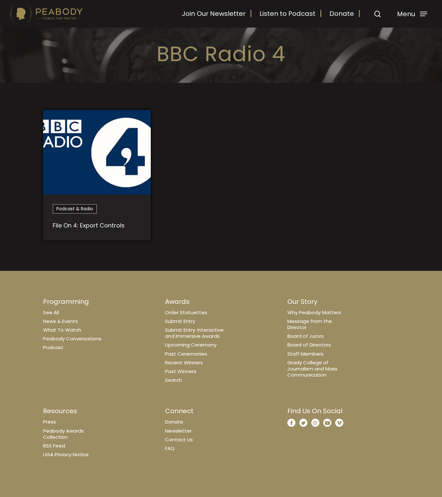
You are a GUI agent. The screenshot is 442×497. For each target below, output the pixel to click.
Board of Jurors (305, 336)
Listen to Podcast (287, 13)
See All (51, 312)
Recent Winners (184, 362)
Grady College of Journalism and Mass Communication (312, 368)
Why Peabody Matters (314, 312)
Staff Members (305, 353)
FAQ (169, 448)
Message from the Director (309, 324)
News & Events (60, 321)
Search (173, 380)
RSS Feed (54, 445)
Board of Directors (309, 344)
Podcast (53, 347)
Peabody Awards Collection (63, 433)
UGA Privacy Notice (66, 454)
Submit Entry (180, 321)
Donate (341, 13)
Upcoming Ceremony (190, 344)
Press (49, 421)
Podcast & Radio (74, 208)
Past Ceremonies (186, 353)
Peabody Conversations (72, 338)
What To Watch (62, 329)
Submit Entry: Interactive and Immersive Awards (194, 332)
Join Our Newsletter (214, 13)
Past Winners (180, 371)
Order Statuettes (186, 312)
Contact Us (179, 439)
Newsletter (178, 430)
